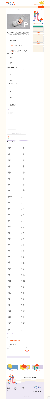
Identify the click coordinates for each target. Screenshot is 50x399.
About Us (23, 387)
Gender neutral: (11, 51)
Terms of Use (23, 389)
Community (8, 388)
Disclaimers (23, 391)
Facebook (15, 387)
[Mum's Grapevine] (14, 3)
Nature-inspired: (11, 45)
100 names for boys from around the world (15, 340)
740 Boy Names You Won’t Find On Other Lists (15, 341)
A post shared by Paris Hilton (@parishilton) (16, 133)
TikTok (15, 389)
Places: (10, 50)
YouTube (15, 391)
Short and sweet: (12, 46)
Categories (8, 391)
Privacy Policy (23, 390)
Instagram (15, 388)
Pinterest (15, 390)
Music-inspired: (11, 49)
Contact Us (23, 388)
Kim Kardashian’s (12, 100)
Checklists (8, 390)
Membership (8, 387)
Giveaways (8, 389)
